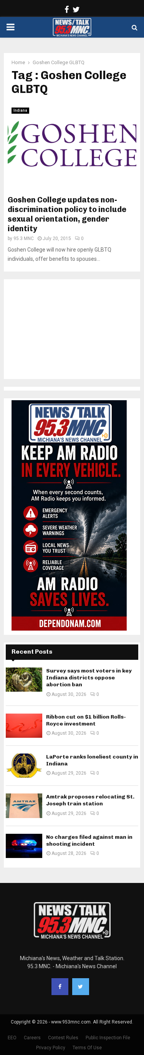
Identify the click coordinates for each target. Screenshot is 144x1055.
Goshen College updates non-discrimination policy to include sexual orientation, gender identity (67, 214)
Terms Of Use (87, 1047)
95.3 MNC (23, 238)
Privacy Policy (50, 1047)
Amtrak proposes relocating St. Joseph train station (90, 800)
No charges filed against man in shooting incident (89, 840)
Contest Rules (63, 1037)
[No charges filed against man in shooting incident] (24, 846)
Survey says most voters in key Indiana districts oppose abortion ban (89, 677)
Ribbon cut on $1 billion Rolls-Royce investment (86, 720)
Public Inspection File (108, 1037)
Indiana (20, 110)
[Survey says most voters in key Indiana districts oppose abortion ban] (24, 679)
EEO (12, 1037)
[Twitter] (80, 986)
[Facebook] (59, 986)
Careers (32, 1037)
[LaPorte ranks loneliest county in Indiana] (24, 766)
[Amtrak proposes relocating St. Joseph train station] (24, 805)
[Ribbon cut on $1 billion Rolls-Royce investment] (24, 726)
